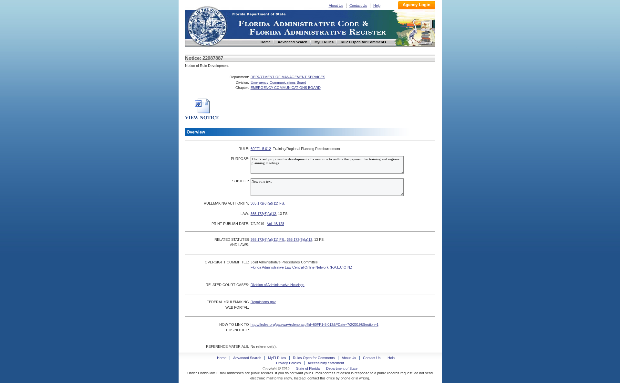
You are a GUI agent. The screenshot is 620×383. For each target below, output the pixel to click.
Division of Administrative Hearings (278, 285)
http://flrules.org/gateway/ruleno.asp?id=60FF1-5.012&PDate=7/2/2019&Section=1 (314, 324)
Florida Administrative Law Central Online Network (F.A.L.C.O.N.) (301, 267)
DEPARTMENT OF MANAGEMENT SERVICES (288, 77)
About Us (336, 5)
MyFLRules (277, 358)
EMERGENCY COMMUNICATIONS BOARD (286, 88)
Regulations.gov (263, 302)
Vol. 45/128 (275, 224)
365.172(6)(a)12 (263, 214)
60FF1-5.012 (261, 149)
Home (207, 25)
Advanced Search (247, 358)
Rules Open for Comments (314, 358)
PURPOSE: (240, 159)
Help (376, 5)
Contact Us (358, 5)
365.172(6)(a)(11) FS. (268, 203)
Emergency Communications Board (278, 82)
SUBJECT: (240, 181)
